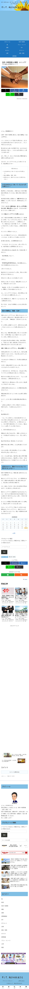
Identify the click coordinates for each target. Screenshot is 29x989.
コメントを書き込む (14, 772)
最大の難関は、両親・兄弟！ (10, 175)
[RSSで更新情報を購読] (21, 574)
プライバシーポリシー (7, 980)
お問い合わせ (21, 980)
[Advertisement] (14, 25)
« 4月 (14, 533)
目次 (12, 168)
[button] (19, 94)
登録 (4, 552)
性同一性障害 (5, 556)
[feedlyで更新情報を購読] (7, 574)
